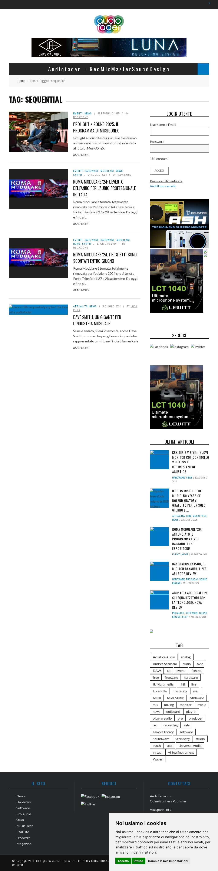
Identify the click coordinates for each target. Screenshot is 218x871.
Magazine (23, 844)
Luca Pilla (160, 691)
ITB (182, 684)
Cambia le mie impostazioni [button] (168, 861)
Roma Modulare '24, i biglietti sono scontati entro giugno (105, 257)
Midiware (197, 698)
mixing (169, 705)
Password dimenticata (166, 181)
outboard (173, 711)
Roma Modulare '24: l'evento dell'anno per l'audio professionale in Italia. (104, 188)
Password (157, 141)
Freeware (23, 838)
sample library (163, 732)
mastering (180, 691)
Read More (81, 155)
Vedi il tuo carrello (163, 186)
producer (195, 718)
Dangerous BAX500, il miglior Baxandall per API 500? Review (189, 569)
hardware (191, 677)
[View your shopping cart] (207, 4)
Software (191, 613)
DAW (157, 670)
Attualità (80, 306)
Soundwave (161, 739)
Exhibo (196, 670)
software (186, 732)
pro (180, 718)
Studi (20, 820)
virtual (157, 752)
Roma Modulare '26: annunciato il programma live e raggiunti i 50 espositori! (187, 539)
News (88, 113)
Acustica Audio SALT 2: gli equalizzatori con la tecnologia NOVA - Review (189, 599)
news (156, 711)
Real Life (22, 832)
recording (171, 725)
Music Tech (200, 516)
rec (155, 725)
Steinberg (182, 739)
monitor (186, 705)
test (185, 617)
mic (196, 691)
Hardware (92, 171)
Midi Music (175, 698)
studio (200, 739)
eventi (180, 670)
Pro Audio (192, 579)
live (193, 684)
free (156, 677)
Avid (200, 664)
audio (187, 664)
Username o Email (163, 124)
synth (157, 745)
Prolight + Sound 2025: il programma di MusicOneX (96, 127)
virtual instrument (181, 752)
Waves (158, 759)
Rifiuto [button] (138, 861)
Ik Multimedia (163, 684)
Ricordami (160, 159)
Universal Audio (190, 745)
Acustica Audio (164, 657)
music (202, 705)
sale (186, 725)
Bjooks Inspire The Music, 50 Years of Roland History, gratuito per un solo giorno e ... (188, 500)
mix (155, 705)
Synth (77, 175)
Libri (188, 516)
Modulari (107, 171)
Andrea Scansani (165, 664)
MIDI (157, 698)
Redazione (80, 117)
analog (186, 657)
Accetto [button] (123, 861)
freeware (171, 677)
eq (169, 670)
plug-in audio (162, 718)
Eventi (78, 113)
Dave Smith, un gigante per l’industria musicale (97, 320)
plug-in (191, 711)
